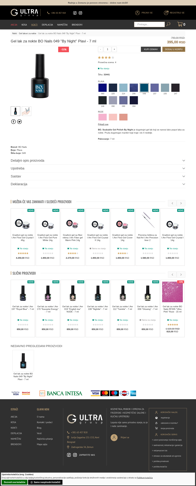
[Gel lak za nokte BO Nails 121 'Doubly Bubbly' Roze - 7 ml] (123, 117)
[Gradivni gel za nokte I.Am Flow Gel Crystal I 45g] (22, 220)
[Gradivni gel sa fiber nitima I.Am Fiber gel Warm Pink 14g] (72, 220)
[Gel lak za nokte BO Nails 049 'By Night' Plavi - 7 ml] (144, 87)
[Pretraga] (168, 24)
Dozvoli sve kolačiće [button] (14, 482)
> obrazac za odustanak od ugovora (166, 456)
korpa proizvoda (167, 428)
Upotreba (17, 168)
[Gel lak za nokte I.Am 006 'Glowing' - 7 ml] (147, 291)
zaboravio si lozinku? (169, 423)
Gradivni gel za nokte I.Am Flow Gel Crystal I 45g (23, 237)
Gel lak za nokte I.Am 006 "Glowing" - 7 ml (147, 307)
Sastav (16, 176)
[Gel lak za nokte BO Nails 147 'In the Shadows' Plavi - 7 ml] (175, 87)
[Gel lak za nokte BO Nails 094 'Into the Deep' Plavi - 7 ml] (133, 100)
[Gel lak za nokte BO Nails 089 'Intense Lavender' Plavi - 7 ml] (123, 100)
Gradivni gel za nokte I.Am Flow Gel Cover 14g (122, 237)
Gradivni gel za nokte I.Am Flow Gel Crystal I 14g (172, 237)
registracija (165, 417)
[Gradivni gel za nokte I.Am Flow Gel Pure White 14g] (47, 220)
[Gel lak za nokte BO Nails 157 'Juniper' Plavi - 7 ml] (154, 87)
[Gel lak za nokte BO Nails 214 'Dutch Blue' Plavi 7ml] (123, 87)
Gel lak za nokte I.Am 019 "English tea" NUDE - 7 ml (72, 309)
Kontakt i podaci (45, 422)
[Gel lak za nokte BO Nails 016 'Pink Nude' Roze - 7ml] (113, 117)
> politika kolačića (159, 466)
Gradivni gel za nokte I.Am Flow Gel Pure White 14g (47, 237)
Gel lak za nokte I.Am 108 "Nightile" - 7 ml (97, 307)
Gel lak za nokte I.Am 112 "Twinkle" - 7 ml (122, 307)
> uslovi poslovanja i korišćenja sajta (167, 440)
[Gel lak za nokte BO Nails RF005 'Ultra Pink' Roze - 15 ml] (172, 291)
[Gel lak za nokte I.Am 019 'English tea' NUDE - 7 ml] (72, 291)
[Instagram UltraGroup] (80, 13)
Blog (39, 427)
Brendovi (77, 24)
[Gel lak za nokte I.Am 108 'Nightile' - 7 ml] (97, 291)
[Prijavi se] (130, 436)
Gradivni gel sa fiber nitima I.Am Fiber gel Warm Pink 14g (73, 237)
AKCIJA (14, 416)
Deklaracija (19, 184)
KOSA (13, 422)
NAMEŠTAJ (16, 438)
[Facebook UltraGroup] (75, 13)
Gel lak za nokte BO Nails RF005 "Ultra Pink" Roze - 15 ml (172, 309)
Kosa (24, 24)
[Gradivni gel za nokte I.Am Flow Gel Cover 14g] (122, 220)
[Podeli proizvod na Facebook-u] (14, 121)
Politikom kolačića (145, 478)
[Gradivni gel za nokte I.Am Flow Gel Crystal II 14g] (97, 220)
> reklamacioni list (159, 450)
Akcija (14, 24)
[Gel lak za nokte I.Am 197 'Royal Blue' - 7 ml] (22, 291)
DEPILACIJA (16, 433)
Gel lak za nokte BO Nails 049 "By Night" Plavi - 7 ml (23, 376)
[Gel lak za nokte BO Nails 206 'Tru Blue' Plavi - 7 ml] (133, 87)
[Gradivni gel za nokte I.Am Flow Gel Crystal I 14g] (172, 220)
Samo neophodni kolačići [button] (46, 482)
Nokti (34, 24)
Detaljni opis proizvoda (27, 160)
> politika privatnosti (160, 461)
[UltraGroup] (24, 12)
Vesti (39, 433)
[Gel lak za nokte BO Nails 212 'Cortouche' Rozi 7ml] (102, 117)
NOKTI (14, 427)
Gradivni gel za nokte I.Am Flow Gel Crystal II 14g (97, 237)
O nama (40, 416)
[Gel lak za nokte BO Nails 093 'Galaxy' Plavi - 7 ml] (102, 87)
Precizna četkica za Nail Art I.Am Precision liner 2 (147, 237)
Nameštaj (62, 24)
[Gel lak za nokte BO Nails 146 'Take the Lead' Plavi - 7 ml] (102, 100)
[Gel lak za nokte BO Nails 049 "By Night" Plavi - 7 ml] (23, 360)
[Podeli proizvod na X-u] (19, 121)
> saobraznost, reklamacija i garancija (167, 445)
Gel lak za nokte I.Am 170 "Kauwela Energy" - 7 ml (47, 309)
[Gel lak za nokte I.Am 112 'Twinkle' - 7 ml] (122, 291)
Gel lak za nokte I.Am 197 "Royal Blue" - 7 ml (22, 307)
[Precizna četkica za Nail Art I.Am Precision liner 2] (147, 220)
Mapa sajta (42, 444)
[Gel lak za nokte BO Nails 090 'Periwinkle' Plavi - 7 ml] (113, 100)
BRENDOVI (16, 444)
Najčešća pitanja (45, 438)
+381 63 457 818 (79, 432)
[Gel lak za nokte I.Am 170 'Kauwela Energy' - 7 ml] (47, 291)
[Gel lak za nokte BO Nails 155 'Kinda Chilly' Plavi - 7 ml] (165, 87)
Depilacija (47, 24)
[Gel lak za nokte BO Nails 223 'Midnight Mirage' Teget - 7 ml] (113, 87)
